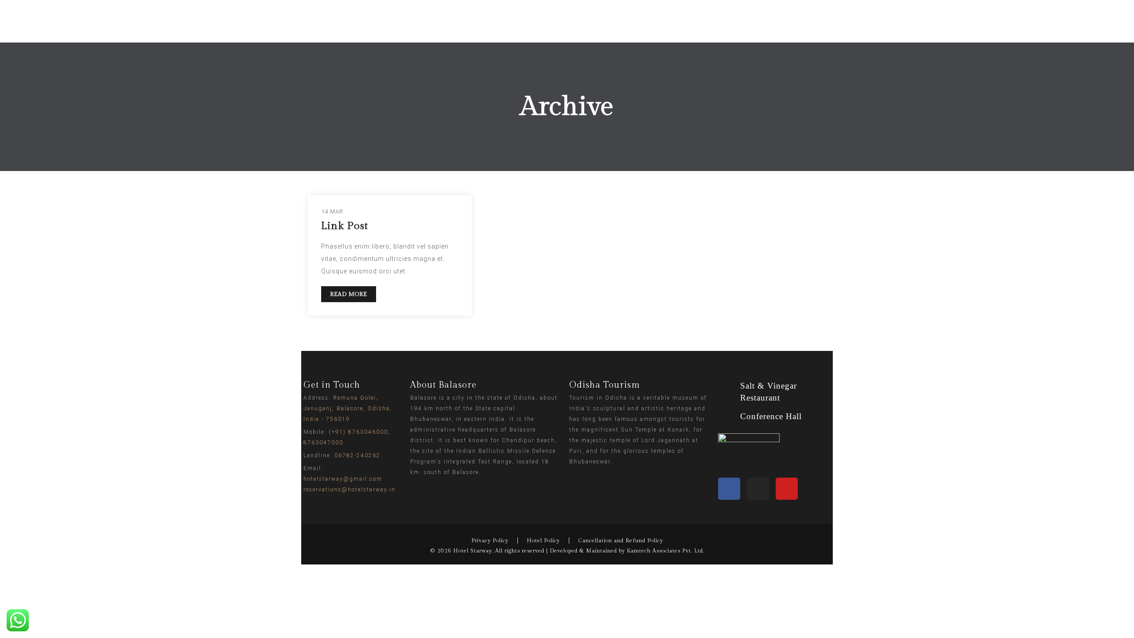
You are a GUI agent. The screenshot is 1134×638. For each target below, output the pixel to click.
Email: (349, 479)
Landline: (342, 455)
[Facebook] (729, 489)
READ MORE (348, 294)
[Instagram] (758, 489)
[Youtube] (787, 489)
